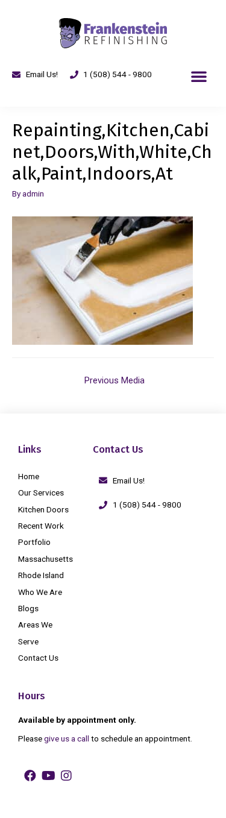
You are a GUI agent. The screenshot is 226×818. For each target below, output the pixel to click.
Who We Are (40, 592)
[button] (199, 76)
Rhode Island (41, 575)
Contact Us (38, 657)
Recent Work (41, 525)
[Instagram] (66, 776)
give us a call (66, 738)
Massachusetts (45, 559)
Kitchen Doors (43, 509)
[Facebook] (30, 776)
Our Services (41, 492)
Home (28, 476)
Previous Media (114, 380)
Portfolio (34, 542)
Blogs (28, 608)
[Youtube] (48, 776)
